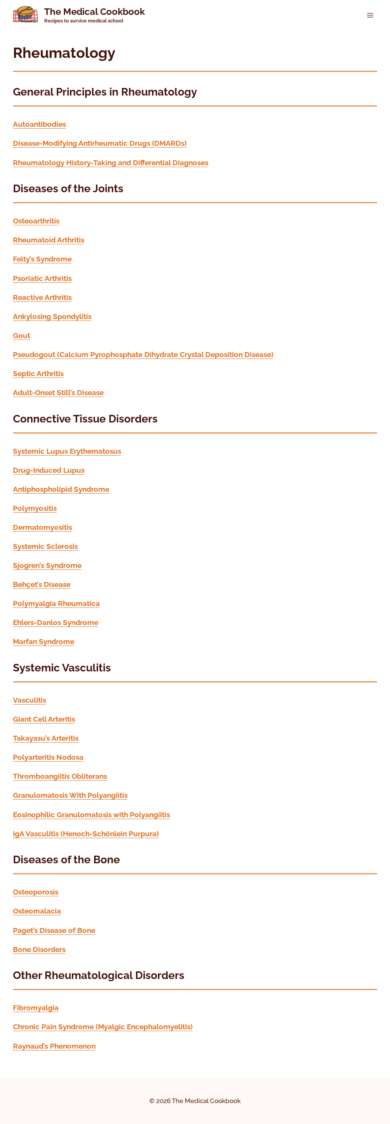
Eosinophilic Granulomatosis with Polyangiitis (91, 814)
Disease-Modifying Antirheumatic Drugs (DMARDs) (100, 143)
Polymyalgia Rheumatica (56, 603)
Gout (21, 335)
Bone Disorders (39, 949)
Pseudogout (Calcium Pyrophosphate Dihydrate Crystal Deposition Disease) (143, 354)
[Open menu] (370, 15)
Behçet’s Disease (41, 584)
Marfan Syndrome (43, 641)
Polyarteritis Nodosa (48, 757)
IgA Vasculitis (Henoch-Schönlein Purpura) (86, 833)
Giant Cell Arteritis (44, 719)
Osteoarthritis (36, 221)
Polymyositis (35, 508)
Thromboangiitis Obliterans (60, 776)
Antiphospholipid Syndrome (61, 489)
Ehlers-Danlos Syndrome (55, 622)
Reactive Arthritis (42, 297)
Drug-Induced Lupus (49, 470)
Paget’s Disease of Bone (54, 930)
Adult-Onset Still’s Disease (58, 392)
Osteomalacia (37, 911)
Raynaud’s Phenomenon (54, 1046)
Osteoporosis (35, 892)
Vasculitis (29, 700)
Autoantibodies (39, 124)
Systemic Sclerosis (45, 546)
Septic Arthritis (38, 373)
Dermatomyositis (42, 527)
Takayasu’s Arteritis (45, 738)
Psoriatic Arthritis (42, 278)
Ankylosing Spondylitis (52, 316)
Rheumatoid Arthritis (48, 240)
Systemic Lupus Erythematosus (67, 451)
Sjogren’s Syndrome (47, 565)
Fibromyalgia (36, 1007)
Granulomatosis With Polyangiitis (70, 795)
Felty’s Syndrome (42, 259)
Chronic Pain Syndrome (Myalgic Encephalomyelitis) (103, 1026)
